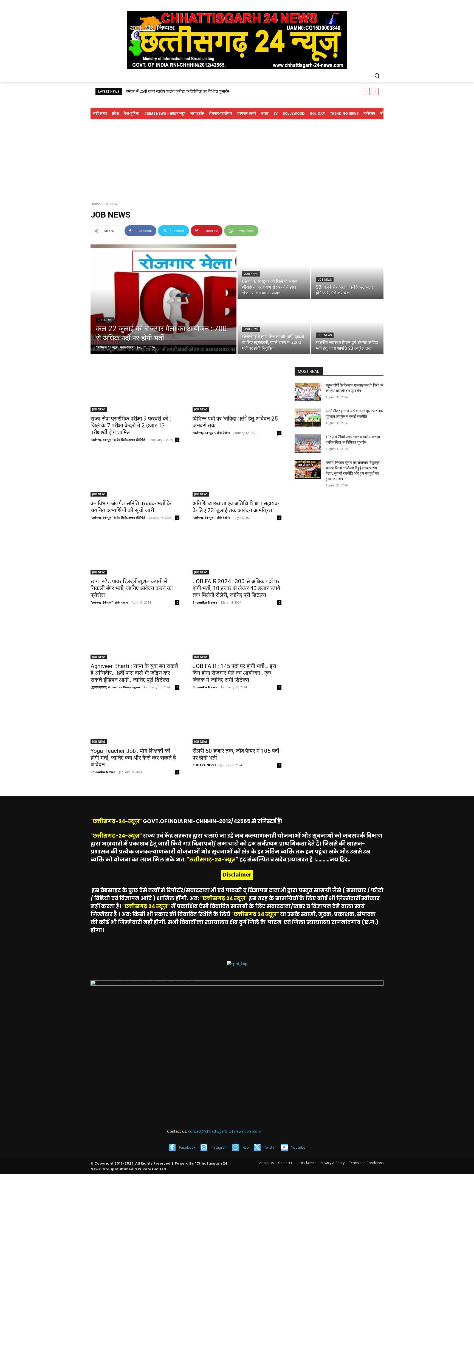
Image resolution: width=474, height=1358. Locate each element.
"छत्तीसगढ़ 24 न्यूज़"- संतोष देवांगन (211, 433)
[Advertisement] (237, 160)
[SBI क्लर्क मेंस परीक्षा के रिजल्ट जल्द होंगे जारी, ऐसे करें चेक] (347, 271)
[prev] (366, 91)
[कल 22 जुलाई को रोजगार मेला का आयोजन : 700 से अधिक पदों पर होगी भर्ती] (163, 299)
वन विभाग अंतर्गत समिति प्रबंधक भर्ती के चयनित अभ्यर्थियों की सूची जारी (131, 507)
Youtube (298, 1147)
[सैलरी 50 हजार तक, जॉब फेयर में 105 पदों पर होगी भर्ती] (237, 722)
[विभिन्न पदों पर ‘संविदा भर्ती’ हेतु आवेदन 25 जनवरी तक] (237, 389)
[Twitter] (257, 1147)
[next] (375, 91)
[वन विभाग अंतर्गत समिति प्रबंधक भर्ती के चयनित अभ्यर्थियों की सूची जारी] (135, 474)
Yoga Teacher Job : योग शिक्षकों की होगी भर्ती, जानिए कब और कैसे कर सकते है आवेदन (133, 758)
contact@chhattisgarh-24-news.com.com (224, 1131)
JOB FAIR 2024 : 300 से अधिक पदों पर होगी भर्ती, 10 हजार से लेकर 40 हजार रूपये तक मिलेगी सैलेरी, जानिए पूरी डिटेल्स (236, 588)
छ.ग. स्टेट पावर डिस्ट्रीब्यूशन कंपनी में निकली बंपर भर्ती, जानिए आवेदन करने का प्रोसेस (132, 588)
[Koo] (235, 1147)
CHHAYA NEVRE (204, 765)
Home (95, 204)
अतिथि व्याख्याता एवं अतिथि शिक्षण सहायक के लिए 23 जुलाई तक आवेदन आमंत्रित (236, 507)
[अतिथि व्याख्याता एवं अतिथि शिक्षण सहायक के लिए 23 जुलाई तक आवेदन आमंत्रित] (237, 474)
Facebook (187, 1147)
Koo (245, 1147)
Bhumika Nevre (205, 602)
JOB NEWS (105, 320)
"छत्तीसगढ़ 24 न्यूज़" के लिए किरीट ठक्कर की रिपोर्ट (118, 440)
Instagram (219, 1147)
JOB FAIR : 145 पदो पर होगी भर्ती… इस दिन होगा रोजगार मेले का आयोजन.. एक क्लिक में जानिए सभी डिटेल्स (234, 673)
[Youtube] (284, 1147)
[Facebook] (172, 1147)
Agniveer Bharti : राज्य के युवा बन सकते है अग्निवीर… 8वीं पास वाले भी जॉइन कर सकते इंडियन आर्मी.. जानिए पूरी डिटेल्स (134, 673)
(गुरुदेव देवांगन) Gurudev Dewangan (115, 687)
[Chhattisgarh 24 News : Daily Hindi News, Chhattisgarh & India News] (237, 40)
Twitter (270, 1147)
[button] (376, 75)
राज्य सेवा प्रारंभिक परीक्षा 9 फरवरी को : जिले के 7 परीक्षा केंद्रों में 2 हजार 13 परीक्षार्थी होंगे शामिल (131, 425)
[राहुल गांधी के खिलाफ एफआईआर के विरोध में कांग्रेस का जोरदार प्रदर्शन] (308, 392)
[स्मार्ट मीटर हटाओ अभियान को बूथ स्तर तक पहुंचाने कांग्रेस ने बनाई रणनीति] (308, 417)
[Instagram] (204, 1147)
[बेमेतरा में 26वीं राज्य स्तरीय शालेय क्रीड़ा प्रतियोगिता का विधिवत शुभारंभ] (308, 443)
